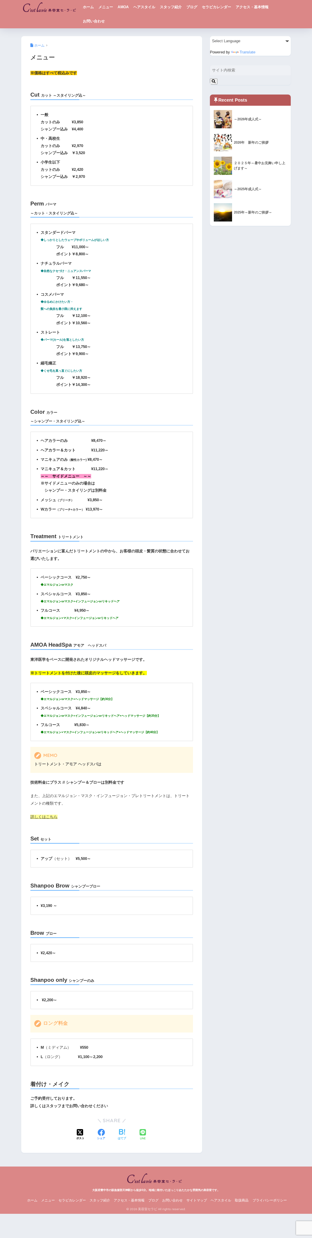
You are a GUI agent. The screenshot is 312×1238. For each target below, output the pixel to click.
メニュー (105, 7)
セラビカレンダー (216, 7)
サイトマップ (196, 1200)
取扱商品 (242, 1200)
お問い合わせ (94, 21)
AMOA (123, 7)
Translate (247, 52)
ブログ (191, 7)
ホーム (88, 7)
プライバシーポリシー (270, 1200)
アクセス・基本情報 (252, 7)
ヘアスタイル (144, 7)
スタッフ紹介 (171, 7)
